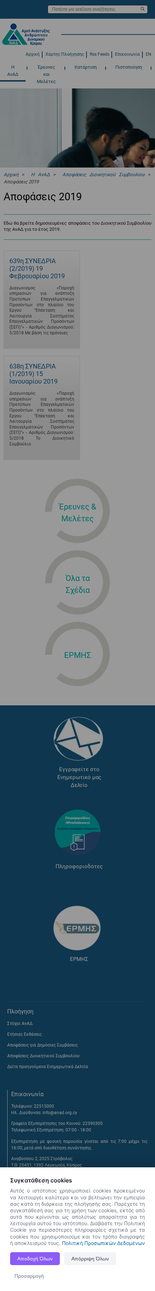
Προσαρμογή (29, 1276)
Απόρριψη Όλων (90, 1259)
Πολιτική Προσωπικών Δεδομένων (103, 1243)
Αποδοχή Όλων (35, 1259)
